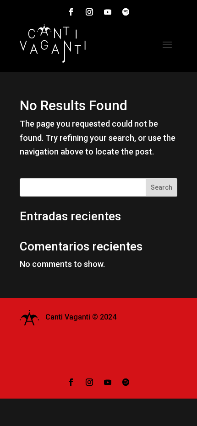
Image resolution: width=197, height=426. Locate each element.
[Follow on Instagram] (89, 12)
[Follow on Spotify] (126, 12)
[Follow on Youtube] (107, 12)
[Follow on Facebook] (71, 12)
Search (161, 187)
